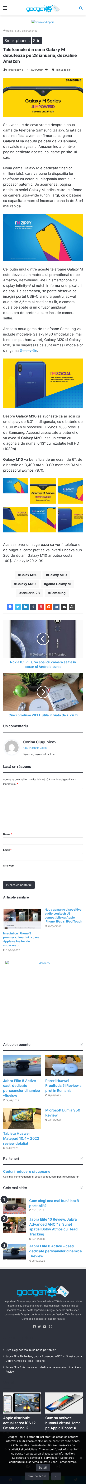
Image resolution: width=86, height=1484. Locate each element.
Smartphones (29, 30)
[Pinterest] (41, 607)
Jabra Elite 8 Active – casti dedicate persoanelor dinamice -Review (55, 1251)
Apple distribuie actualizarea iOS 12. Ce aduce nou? (20, 1423)
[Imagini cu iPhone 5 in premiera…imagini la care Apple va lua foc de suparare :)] (22, 918)
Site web (8, 865)
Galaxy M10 (57, 575)
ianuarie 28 (31, 593)
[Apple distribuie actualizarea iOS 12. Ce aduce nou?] (22, 1403)
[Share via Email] (64, 607)
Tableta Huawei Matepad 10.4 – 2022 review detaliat (21, 1138)
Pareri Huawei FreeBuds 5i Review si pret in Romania (63, 1086)
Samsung (58, 593)
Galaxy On (28, 350)
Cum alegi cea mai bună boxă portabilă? (31, 1349)
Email (7, 849)
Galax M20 (29, 575)
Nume (7, 834)
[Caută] (81, 9)
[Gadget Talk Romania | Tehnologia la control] (43, 8)
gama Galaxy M (58, 584)
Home (9, 30)
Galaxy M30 (26, 584)
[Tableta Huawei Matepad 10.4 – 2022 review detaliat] (22, 1118)
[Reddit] (49, 607)
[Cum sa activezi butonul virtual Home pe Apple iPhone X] (64, 1403)
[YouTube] (45, 1326)
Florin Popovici (15, 69)
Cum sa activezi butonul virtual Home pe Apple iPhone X (63, 1423)
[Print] (72, 607)
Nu (56, 1476)
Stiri (17, 30)
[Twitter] (18, 607)
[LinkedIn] (25, 607)
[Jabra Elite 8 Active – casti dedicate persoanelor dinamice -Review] (22, 1065)
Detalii (43, 1467)
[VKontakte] (56, 607)
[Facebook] (10, 607)
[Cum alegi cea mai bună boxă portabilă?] (14, 1206)
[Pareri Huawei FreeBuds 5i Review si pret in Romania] (64, 1065)
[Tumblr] (33, 607)
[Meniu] (5, 9)
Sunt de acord (37, 1476)
